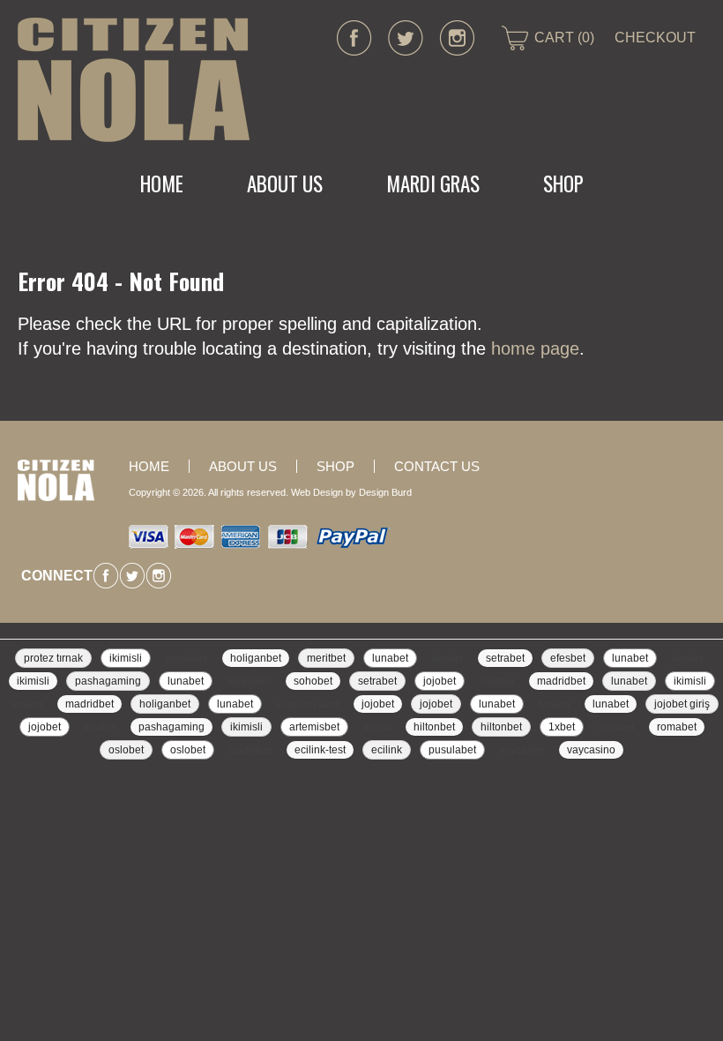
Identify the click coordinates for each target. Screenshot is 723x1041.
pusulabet (186, 658)
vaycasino (522, 750)
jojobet (439, 681)
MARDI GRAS (433, 183)
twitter (405, 38)
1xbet (561, 727)
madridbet (561, 681)
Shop (563, 183)
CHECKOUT (655, 37)
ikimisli (125, 658)
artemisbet (314, 727)
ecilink (386, 750)
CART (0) (564, 37)
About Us (285, 183)
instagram (456, 38)
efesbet (567, 658)
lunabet (390, 658)
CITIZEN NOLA (134, 80)
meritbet (326, 658)
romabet (616, 727)
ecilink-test (320, 750)
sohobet (313, 681)
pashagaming (108, 681)
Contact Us (437, 466)
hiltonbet (434, 727)
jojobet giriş (682, 704)
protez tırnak (53, 658)
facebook (354, 38)
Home (161, 183)
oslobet (126, 750)
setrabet (505, 658)
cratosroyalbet (308, 704)
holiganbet (255, 658)
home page (535, 348)
